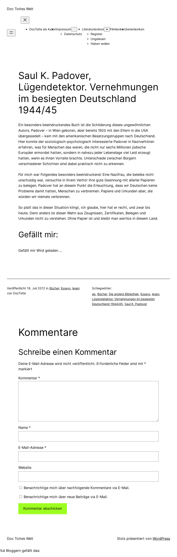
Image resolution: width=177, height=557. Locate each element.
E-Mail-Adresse (32, 447)
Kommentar (29, 378)
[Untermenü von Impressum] (74, 29)
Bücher (54, 288)
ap (94, 294)
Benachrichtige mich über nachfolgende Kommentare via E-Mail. (76, 488)
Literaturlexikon (93, 29)
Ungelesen (98, 39)
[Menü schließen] (25, 20)
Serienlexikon (134, 29)
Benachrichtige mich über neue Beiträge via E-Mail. (65, 497)
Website (24, 467)
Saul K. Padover (136, 304)
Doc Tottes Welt (20, 9)
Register (96, 34)
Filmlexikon (117, 29)
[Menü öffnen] (11, 32)
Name (24, 427)
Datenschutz (73, 34)
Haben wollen (100, 43)
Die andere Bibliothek (124, 294)
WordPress (161, 538)
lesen (76, 288)
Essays (66, 288)
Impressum (63, 29)
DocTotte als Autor (42, 29)
